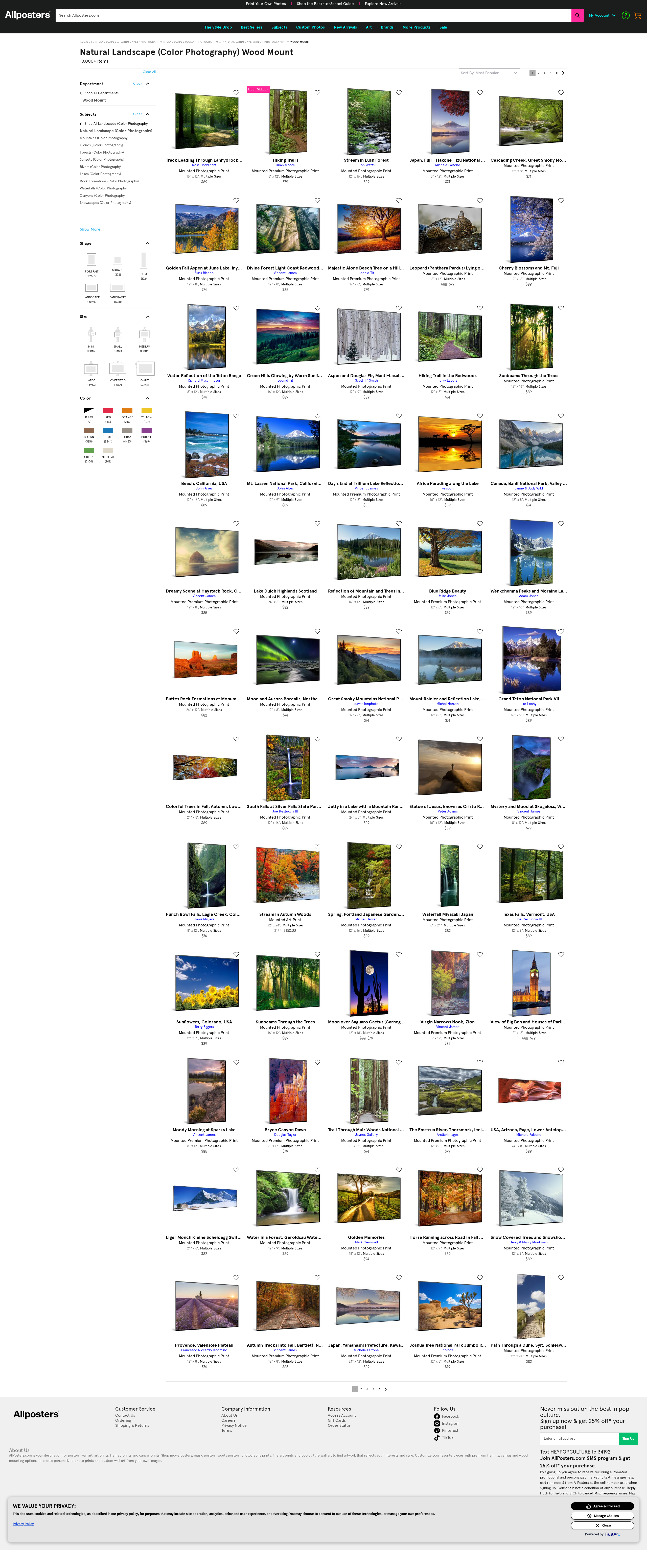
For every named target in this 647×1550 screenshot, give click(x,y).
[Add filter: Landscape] (92, 288)
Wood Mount (300, 42)
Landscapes (107, 42)
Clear (137, 114)
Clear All (149, 72)
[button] (266, 4)
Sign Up (628, 1438)
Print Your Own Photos (266, 4)
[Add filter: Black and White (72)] (89, 409)
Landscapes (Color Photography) (192, 42)
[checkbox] (91, 339)
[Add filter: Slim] (144, 259)
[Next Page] (563, 73)
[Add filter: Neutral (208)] (108, 449)
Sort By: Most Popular (480, 73)
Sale (443, 27)
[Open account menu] (614, 15)
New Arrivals (345, 27)
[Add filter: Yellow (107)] (146, 409)
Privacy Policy (23, 1523)
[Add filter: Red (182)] (108, 409)
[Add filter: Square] (118, 259)
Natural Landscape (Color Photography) (254, 42)
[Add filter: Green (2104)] (89, 449)
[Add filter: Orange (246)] (127, 409)
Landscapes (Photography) (141, 42)
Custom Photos (310, 27)
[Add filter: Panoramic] (118, 288)
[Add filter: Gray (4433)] (127, 429)
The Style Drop (218, 27)
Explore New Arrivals (383, 4)
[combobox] (313, 15)
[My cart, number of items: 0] (638, 15)
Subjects (87, 42)
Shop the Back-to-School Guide (325, 4)
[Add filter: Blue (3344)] (108, 429)
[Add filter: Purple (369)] (146, 429)
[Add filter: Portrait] (92, 259)
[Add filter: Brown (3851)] (89, 429)
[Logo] (28, 15)
